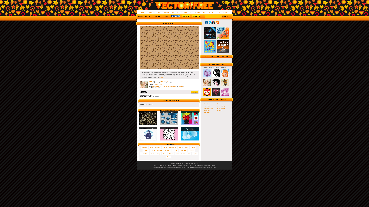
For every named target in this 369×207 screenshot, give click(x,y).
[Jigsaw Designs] (190, 124)
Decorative (167, 150)
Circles (153, 150)
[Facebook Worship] (148, 140)
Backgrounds (151, 12)
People (185, 12)
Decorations (144, 153)
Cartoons (197, 12)
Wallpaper (180, 86)
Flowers (157, 147)
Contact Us (156, 16)
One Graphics (220, 104)
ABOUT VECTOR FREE (179, 165)
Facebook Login (174, 16)
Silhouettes (183, 150)
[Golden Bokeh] (148, 124)
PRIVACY (169, 165)
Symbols (191, 150)
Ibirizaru (161, 77)
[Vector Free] (184, 9)
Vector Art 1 (207, 106)
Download (194, 92)
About (147, 16)
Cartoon (145, 150)
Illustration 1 (207, 104)
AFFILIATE (204, 165)
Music (164, 153)
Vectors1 (219, 110)
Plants (181, 147)
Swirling (171, 86)
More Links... (207, 112)
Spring (158, 153)
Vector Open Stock (208, 108)
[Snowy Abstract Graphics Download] (190, 140)
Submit (166, 16)
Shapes (170, 153)
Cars (204, 12)
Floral (151, 147)
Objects (166, 12)
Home (140, 16)
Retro (188, 153)
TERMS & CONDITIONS (159, 165)
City (173, 12)
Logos (195, 153)
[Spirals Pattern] (169, 69)
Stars (152, 153)
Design (225, 12)
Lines (183, 153)
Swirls (175, 86)
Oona (150, 81)
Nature (178, 12)
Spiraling (166, 86)
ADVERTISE (197, 165)
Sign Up (186, 16)
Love (168, 157)
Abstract (218, 12)
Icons (159, 12)
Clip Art (211, 12)
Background (160, 86)
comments (164, 81)
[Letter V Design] (169, 140)
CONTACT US (189, 165)
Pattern (175, 150)
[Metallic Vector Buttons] (169, 124)
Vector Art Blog (221, 106)
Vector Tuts (206, 110)
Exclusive (142, 12)
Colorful (193, 147)
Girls (191, 12)
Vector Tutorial (221, 108)
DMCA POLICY (212, 165)
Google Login (181, 16)
